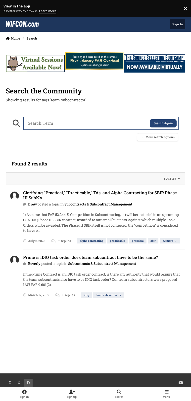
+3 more (168, 240)
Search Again (163, 123)
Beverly (34, 263)
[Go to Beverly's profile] (14, 260)
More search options (160, 137)
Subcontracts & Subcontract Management (98, 204)
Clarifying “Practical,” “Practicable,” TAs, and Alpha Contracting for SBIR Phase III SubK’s (100, 195)
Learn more (9, 8)
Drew (32, 204)
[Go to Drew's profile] (14, 196)
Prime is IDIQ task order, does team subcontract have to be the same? (90, 257)
